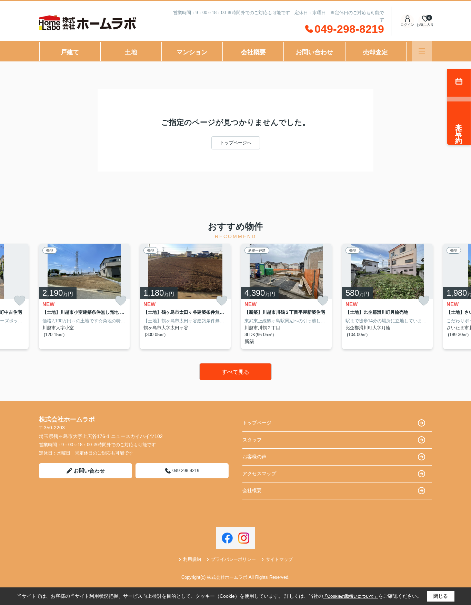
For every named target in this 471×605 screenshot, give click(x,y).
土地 (131, 52)
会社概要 (253, 52)
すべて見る (235, 372)
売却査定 (375, 52)
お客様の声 (254, 456)
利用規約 (192, 559)
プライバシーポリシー (233, 559)
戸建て (70, 52)
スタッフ (252, 439)
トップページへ (235, 142)
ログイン (407, 25)
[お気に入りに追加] (19, 301)
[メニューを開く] (422, 51)
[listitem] (84, 297)
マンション (192, 52)
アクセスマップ (259, 473)
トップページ (256, 423)
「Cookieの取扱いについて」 (350, 596)
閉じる (440, 596)
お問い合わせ (314, 52)
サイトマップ (279, 559)
